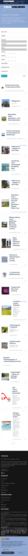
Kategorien (4, 63)
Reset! (24, 76)
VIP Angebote (4, 478)
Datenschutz (3, 504)
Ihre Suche (4, 31)
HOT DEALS (23, 11)
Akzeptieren (8, 553)
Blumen (3, 55)
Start (3, 11)
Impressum (3, 506)
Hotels (2, 481)
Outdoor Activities (5, 485)
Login (22, 3)
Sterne (3, 51)
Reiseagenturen (4, 490)
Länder (3, 35)
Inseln (3, 47)
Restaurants (3, 492)
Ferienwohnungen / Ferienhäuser (8, 483)
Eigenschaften (5, 67)
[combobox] (14, 37)
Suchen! (4, 76)
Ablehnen (20, 553)
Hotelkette (4, 71)
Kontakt (6, 3)
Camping (3, 487)
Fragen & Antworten (5, 499)
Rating (3, 59)
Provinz (3, 39)
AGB (2, 502)
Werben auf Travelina (14, 3)
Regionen (3, 43)
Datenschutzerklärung (6, 547)
